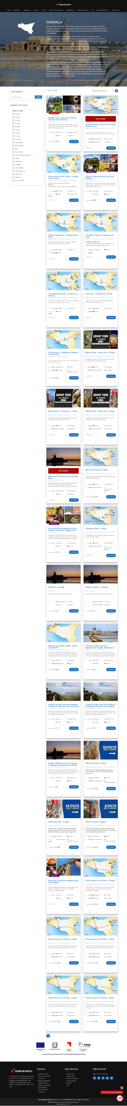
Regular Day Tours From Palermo (70, 107)
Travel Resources (82, 10)
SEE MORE (73, 141)
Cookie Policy (70, 1074)
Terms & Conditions (72, 1078)
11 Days (17, 136)
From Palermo (103, 165)
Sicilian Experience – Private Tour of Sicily (63, 236)
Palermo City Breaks (66, 633)
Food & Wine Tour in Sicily (54, 164)
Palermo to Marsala (58, 575)
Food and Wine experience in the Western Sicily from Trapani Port (62, 529)
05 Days (17, 117)
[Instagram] (103, 1078)
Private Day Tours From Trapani (56, 517)
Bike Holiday (18, 152)
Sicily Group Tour (20, 171)
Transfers (26, 10)
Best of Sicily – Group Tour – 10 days (100, 352)
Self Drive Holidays (101, 751)
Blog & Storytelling (44, 1081)
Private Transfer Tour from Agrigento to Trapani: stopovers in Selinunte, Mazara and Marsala (99, 648)
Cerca (38, 97)
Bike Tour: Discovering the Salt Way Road (63, 477)
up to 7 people (19, 180)
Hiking (17, 158)
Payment (69, 1083)
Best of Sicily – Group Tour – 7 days (62, 411)
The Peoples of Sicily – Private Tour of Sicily (63, 295)
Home (8, 10)
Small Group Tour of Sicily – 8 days (62, 998)
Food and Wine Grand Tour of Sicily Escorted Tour (100, 125)
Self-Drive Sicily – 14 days (58, 822)
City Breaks (58, 633)
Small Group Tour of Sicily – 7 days (99, 939)
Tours (44, 10)
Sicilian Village (19, 168)
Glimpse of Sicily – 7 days (95, 528)
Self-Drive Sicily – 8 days (95, 822)
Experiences (69, 10)
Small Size (18, 177)
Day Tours (50, 105)
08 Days (17, 126)
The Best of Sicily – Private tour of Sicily (99, 236)
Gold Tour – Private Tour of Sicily (98, 294)
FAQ (92, 10)
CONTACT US (115, 10)
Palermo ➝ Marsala (56, 587)
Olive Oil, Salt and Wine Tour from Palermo (99, 177)
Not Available (100, 105)
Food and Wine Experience (23, 155)
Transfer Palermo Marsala (55, 692)
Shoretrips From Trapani (57, 518)
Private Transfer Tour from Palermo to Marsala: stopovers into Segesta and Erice (100, 706)
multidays (18, 164)
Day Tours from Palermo (60, 105)
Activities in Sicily (43, 1074)
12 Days (17, 139)
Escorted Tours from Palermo (92, 340)
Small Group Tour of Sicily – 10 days (100, 880)
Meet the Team (43, 1090)
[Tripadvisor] (111, 1078)
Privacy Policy (70, 1076)
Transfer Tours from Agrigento (102, 633)
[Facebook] (94, 1078)
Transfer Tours (89, 633)
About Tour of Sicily (44, 1076)
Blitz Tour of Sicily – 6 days (96, 470)
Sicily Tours (18, 174)
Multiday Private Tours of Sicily (70, 164)
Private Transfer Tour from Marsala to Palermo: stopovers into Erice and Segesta (63, 706)
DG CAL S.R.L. (67, 1104)
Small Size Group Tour (104, 868)
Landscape (18, 161)
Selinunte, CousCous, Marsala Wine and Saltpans (63, 881)
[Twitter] (98, 1078)
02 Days (17, 114)
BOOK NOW (16, 10)
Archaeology (19, 142)
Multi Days (64, 164)
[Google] (107, 1078)
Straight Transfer (69, 575)
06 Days (17, 120)
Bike (16, 149)
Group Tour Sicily (106, 340)
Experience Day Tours (111, 164)
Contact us (41, 1092)
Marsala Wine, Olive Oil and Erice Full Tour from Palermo (62, 119)
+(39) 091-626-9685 (102, 1074)
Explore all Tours (43, 1083)
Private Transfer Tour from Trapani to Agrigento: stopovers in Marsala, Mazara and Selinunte (62, 765)
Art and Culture (19, 145)
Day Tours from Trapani (59, 516)
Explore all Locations (44, 1085)
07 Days (17, 123)
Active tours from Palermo (63, 457)
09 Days (17, 130)
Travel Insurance (71, 1081)
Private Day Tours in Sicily (105, 166)
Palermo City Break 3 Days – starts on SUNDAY (62, 647)
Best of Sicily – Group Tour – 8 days (99, 411)
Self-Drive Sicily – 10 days (95, 763)
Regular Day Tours (56, 107)
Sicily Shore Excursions (70, 518)
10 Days (17, 133)
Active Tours (51, 457)
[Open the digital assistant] (120, 1098)
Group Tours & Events (56, 10)
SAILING (35, 10)
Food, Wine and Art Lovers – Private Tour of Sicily (63, 177)
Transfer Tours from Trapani (63, 751)
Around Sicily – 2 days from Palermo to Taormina (63, 353)
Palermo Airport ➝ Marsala (96, 587)
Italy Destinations (102, 10)
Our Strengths (42, 1087)
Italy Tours (41, 1078)
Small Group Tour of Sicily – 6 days (62, 939)
